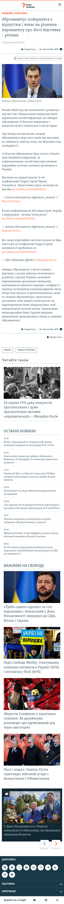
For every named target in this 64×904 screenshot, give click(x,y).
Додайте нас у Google (15, 900)
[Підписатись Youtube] (26, 867)
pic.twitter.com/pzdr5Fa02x (18, 218)
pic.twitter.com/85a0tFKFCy (29, 189)
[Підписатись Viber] (41, 867)
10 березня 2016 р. (45, 260)
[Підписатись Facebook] (5, 867)
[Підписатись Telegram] (48, 867)
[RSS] (55, 867)
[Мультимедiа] (34, 900)
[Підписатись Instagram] (34, 867)
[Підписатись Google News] (12, 867)
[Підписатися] (12, 875)
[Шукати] (57, 900)
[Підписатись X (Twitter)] (19, 867)
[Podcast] (5, 875)
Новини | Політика (14, 13)
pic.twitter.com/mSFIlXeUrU (19, 252)
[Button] (28, 49)
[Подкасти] (46, 900)
